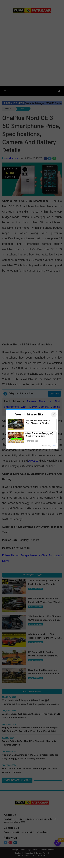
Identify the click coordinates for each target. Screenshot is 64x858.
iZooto (54, 446)
